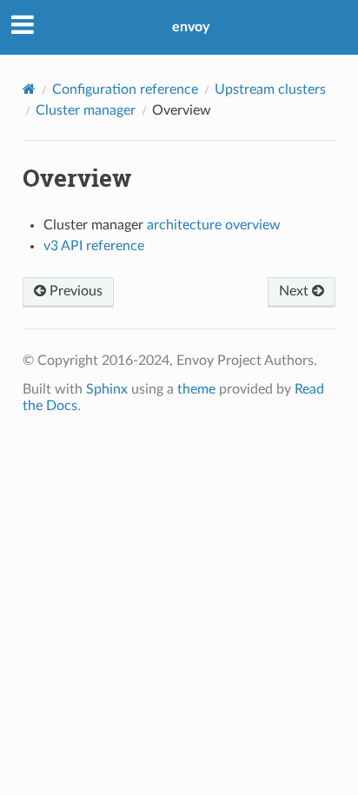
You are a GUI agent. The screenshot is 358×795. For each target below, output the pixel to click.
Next (295, 291)
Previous (74, 291)
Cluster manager (86, 110)
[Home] (29, 89)
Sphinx (107, 389)
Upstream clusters (270, 89)
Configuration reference (125, 89)
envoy (190, 27)
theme (196, 389)
